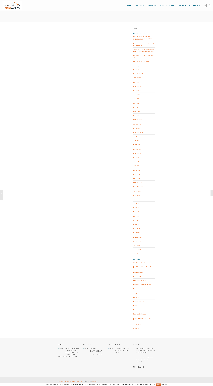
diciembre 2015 (137, 237)
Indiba (135, 293)
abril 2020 (136, 166)
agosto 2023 (137, 94)
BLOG (161, 5)
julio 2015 (136, 253)
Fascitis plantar (137, 276)
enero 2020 (136, 178)
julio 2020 (136, 161)
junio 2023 (136, 103)
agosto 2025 (137, 78)
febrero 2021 (137, 149)
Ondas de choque (138, 301)
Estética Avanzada (138, 272)
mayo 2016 (136, 224)
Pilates (135, 305)
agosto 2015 (137, 249)
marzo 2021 (136, 145)
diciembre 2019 (137, 182)
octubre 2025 (137, 69)
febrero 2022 (137, 124)
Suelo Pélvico (137, 328)
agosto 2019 (137, 195)
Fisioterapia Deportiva (139, 280)
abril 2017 (136, 220)
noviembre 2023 (138, 86)
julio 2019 (136, 199)
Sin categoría (72, 17)
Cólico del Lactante (139, 262)
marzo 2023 (136, 111)
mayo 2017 (136, 216)
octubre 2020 (137, 157)
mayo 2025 (136, 82)
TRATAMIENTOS (152, 5)
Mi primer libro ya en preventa (141, 61)
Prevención (136, 310)
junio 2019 (136, 203)
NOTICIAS (136, 297)
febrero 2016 (137, 228)
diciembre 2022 (137, 119)
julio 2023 (136, 99)
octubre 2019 (137, 191)
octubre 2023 (137, 90)
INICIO (129, 5)
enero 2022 (136, 128)
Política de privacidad (69, 381)
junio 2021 (136, 136)
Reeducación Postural (139, 314)
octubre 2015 (137, 241)
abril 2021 (136, 140)
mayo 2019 (136, 207)
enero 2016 (136, 233)
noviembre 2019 (138, 186)
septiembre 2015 (138, 245)
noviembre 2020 (138, 153)
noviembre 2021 (138, 132)
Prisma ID (94, 381)
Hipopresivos (137, 289)
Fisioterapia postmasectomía (142, 285)
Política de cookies (80, 381)
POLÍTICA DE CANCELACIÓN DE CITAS (178, 5)
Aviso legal (60, 381)
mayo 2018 (136, 212)
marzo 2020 (136, 170)
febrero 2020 (137, 174)
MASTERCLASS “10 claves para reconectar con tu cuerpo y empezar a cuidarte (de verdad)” (143, 38)
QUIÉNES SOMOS (138, 5)
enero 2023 (136, 115)
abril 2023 (136, 107)
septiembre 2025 (138, 73)
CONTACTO (197, 5)
